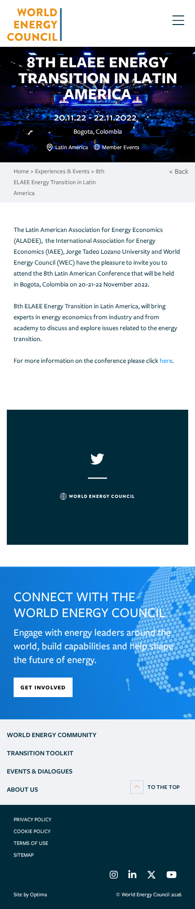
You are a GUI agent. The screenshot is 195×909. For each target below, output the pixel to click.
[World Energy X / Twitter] (151, 876)
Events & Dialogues (40, 771)
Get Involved (43, 687)
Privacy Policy (32, 819)
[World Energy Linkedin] (132, 876)
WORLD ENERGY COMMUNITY (52, 734)
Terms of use (31, 843)
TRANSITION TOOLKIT (40, 753)
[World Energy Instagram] (113, 876)
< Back (178, 171)
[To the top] (155, 787)
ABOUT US (22, 789)
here (166, 360)
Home (21, 171)
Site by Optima (30, 894)
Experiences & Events (62, 171)
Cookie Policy (32, 831)
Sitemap (24, 855)
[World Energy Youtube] (171, 876)
